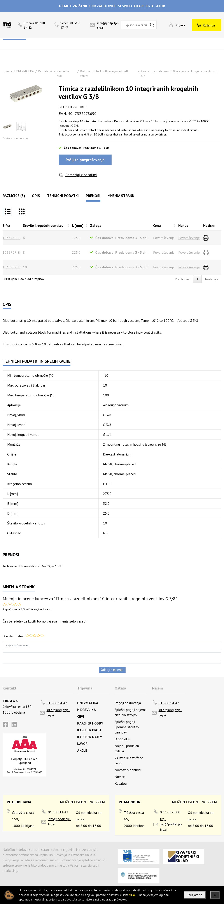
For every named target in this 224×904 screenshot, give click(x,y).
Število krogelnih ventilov (43, 225)
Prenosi (93, 195)
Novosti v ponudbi (128, 770)
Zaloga (95, 225)
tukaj (132, 895)
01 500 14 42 (57, 703)
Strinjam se (195, 895)
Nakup (183, 225)
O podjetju (122, 739)
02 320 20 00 (170, 812)
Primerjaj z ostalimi (81, 174)
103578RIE (11, 238)
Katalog (121, 783)
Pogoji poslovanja (128, 703)
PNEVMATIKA (25, 71)
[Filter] (21, 211)
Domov (7, 71)
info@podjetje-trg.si (58, 712)
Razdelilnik (45, 71)
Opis (36, 195)
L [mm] (77, 225)
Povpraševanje (189, 238)
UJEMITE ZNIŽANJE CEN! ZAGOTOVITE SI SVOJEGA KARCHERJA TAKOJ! (112, 6)
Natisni (209, 225)
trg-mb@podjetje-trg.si (171, 824)
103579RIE (11, 252)
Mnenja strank (120, 195)
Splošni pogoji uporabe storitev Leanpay (127, 726)
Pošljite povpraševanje (85, 159)
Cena (157, 225)
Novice (120, 776)
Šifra (6, 225)
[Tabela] (7, 211)
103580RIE (11, 267)
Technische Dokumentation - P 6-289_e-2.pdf (32, 566)
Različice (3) (14, 195)
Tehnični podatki (63, 195)
